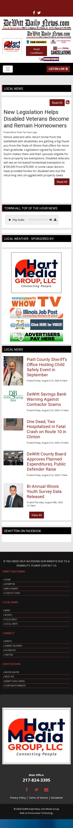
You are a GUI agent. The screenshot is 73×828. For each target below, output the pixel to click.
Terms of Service (38, 797)
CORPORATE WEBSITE (15, 685)
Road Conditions (36, 51)
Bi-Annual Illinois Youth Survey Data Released (44, 491)
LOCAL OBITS (11, 623)
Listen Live (57, 69)
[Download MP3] (55, 220)
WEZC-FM (9, 676)
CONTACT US (49, 565)
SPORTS (8, 614)
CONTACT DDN (12, 593)
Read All (57, 103)
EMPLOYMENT (11, 588)
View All (37, 515)
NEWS (7, 610)
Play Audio (18, 219)
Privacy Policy (18, 797)
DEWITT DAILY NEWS (14, 681)
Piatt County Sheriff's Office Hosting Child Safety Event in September (47, 367)
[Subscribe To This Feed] (67, 102)
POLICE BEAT (10, 619)
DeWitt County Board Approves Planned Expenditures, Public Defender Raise (46, 462)
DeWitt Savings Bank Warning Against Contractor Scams (46, 399)
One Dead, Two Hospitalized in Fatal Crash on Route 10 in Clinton (46, 429)
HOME (7, 579)
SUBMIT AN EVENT (13, 645)
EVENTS (8, 641)
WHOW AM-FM (11, 672)
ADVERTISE (9, 584)
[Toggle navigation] (8, 69)
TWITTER (8, 654)
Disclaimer (57, 797)
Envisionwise (34, 813)
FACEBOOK (10, 650)
